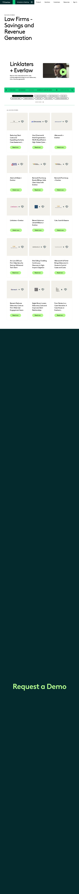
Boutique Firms (16, 98)
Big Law (63, 96)
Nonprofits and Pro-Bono (44, 90)
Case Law (38, 98)
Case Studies (48, 98)
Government (22, 90)
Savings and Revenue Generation (22, 96)
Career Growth (28, 98)
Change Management (61, 98)
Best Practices (54, 96)
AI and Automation (40, 96)
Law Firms (31, 90)
